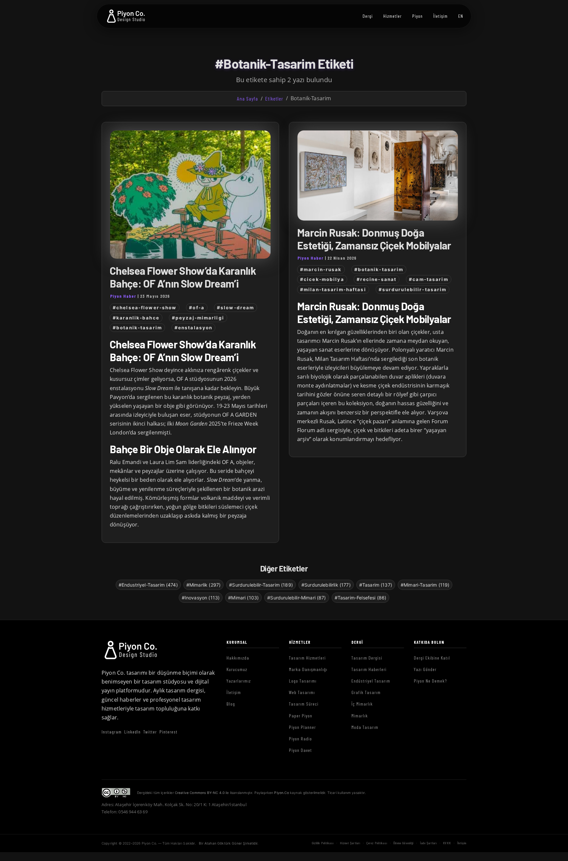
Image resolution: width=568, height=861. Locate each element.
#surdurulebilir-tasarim (413, 289)
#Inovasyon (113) (201, 597)
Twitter (150, 731)
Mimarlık (359, 715)
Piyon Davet (300, 750)
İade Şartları (428, 843)
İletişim (440, 16)
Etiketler (274, 98)
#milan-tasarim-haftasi (333, 289)
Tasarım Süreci (304, 704)
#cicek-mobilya (322, 279)
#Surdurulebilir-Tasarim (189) (261, 585)
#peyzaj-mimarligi (198, 317)
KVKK (447, 843)
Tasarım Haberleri (369, 669)
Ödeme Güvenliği (403, 843)
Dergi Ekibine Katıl (432, 658)
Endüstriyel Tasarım (370, 681)
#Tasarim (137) (375, 585)
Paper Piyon (300, 715)
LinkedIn (132, 731)
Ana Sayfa (247, 98)
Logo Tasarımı (303, 681)
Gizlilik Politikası (323, 843)
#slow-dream (235, 307)
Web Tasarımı (302, 692)
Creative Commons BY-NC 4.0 (200, 793)
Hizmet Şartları (350, 843)
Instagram (112, 731)
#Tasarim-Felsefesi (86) (361, 597)
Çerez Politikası (377, 843)
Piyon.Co (281, 793)
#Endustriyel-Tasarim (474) (148, 585)
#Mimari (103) (243, 597)
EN (460, 16)
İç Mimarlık (362, 704)
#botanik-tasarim (137, 327)
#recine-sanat (377, 279)
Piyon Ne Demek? (430, 681)
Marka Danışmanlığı (308, 669)
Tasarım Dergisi (366, 658)
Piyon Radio (300, 738)
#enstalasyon (193, 327)
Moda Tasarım (364, 727)
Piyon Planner (302, 727)
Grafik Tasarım (366, 692)
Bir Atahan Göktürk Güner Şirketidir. (228, 843)
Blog (230, 704)
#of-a (196, 307)
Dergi (368, 16)
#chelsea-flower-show (145, 307)
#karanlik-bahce (136, 317)
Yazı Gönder (425, 669)
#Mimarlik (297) (203, 585)
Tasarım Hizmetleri (307, 658)
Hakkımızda (237, 658)
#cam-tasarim (428, 279)
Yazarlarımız (238, 681)
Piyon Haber (123, 296)
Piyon (417, 16)
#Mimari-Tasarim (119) (425, 585)
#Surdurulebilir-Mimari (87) (296, 597)
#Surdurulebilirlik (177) (326, 585)
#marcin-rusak (321, 269)
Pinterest (168, 731)
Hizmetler (392, 16)
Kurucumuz (236, 669)
